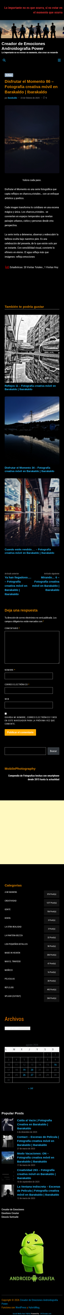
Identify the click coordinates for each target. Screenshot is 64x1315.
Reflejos (9, 75)
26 (24, 1074)
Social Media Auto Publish (22, 1314)
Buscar (53, 751)
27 (32, 1074)
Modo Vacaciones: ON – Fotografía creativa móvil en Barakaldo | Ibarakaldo (35, 1157)
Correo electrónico (17, 684)
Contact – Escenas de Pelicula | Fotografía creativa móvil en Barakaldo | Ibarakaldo (38, 1141)
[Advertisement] (32, 832)
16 (55, 1064)
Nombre (10, 670)
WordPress (21, 1307)
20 (32, 1069)
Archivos (14, 1019)
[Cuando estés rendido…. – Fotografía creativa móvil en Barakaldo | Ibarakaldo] (32, 512)
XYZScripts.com (45, 1314)
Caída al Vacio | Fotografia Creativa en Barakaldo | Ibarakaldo (34, 1124)
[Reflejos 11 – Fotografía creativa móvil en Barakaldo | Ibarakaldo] (32, 348)
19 (24, 1069)
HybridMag (34, 1307)
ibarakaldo (12, 98)
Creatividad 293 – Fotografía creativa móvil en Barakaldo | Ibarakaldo (36, 1174)
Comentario (12, 628)
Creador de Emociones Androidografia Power (23, 46)
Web (7, 699)
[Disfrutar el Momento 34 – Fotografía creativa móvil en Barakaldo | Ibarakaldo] (32, 430)
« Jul (30, 1088)
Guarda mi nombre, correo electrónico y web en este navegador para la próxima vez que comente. (31, 720)
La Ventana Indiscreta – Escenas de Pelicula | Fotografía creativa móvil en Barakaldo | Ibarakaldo (38, 1190)
